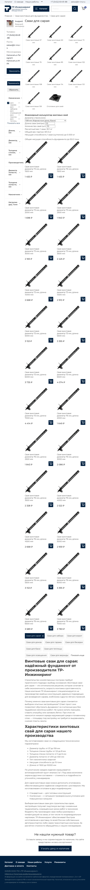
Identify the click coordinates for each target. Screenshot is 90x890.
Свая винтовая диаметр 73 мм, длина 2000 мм (35, 210)
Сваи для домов (34, 642)
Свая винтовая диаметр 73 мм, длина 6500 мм (67, 374)
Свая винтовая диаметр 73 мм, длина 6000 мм (35, 374)
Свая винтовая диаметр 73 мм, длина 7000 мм (35, 415)
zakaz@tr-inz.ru (78, 2)
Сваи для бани (33, 649)
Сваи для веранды (59, 655)
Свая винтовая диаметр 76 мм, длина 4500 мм (35, 539)
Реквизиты (60, 862)
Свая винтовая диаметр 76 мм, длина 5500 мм (35, 580)
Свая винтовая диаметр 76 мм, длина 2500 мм (35, 456)
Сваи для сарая (33, 636)
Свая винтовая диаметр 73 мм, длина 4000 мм (35, 292)
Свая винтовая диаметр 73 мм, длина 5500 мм (67, 333)
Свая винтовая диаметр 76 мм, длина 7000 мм (67, 621)
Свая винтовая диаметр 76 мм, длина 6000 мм (67, 580)
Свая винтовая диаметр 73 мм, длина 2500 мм (67, 210)
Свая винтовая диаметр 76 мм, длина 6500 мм (35, 621)
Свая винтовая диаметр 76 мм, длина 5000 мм (67, 539)
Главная (8, 16)
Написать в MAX (13, 62)
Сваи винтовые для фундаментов (31, 16)
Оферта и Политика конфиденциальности (23, 874)
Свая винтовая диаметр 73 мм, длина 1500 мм (35, 169)
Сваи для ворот (74, 636)
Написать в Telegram (14, 56)
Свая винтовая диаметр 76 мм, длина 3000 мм (67, 456)
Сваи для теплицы (53, 649)
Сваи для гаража (53, 642)
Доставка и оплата (14, 866)
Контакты (32, 866)
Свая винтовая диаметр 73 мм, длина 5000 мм (35, 333)
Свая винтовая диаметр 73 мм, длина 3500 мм (67, 251)
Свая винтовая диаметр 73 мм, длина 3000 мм (35, 251)
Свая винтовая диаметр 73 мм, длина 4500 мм (67, 292)
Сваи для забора (55, 636)
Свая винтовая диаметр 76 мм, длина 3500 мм (35, 498)
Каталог (8, 2)
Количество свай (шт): (35, 126)
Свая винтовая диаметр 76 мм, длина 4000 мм (67, 498)
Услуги (48, 862)
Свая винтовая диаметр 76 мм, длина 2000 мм (67, 415)
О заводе (18, 2)
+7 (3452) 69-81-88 (59, 2)
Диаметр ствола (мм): (35, 118)
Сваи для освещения (36, 655)
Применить (13, 83)
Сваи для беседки (74, 642)
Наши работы (32, 2)
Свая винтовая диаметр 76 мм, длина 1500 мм (67, 169)
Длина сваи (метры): (35, 123)
